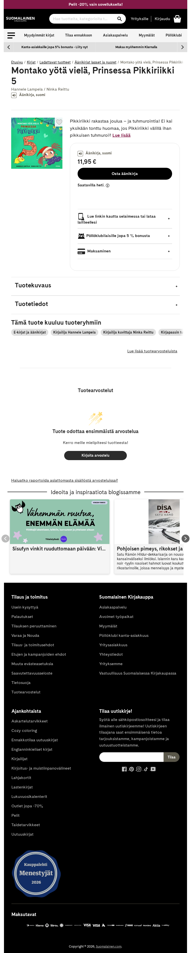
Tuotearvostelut (26, 692)
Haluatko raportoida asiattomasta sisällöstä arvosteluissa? (64, 480)
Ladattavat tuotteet (55, 62)
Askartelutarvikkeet (29, 721)
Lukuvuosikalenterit (29, 796)
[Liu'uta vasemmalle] (9, 47)
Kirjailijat (19, 758)
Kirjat (31, 62)
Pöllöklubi (174, 35)
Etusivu (17, 62)
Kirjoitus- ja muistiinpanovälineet (41, 768)
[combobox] (87, 19)
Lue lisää (121, 135)
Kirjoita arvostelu (95, 455)
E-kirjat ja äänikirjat (30, 332)
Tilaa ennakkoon (78, 35)
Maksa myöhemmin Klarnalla (136, 47)
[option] (55, 47)
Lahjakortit (21, 777)
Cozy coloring (24, 730)
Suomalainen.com (108, 946)
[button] (11, 35)
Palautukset (22, 616)
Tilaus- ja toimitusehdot (32, 645)
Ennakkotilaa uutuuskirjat (34, 740)
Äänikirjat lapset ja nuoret (95, 62)
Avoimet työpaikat (116, 616)
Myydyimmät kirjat (39, 35)
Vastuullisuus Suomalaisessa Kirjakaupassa (137, 673)
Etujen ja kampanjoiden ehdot (38, 654)
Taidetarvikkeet (25, 824)
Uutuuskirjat (22, 834)
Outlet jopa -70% (27, 806)
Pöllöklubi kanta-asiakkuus (123, 635)
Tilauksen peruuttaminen (33, 626)
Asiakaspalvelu (115, 35)
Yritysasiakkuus (113, 645)
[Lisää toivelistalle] (59, 122)
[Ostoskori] (177, 18)
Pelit (15, 815)
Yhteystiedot (111, 654)
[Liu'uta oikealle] (182, 47)
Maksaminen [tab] (98, 251)
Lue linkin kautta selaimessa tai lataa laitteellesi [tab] (117, 219)
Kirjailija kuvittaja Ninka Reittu (128, 332)
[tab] (95, 286)
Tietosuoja (21, 682)
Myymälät (147, 35)
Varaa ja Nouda (25, 635)
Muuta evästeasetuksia (32, 663)
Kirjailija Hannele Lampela (74, 332)
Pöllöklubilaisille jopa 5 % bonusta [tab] (118, 235)
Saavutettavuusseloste (31, 673)
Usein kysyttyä (24, 607)
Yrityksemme (111, 663)
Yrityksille (139, 18)
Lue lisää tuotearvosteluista (152, 351)
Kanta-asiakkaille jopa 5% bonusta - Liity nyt (54, 47)
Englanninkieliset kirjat (31, 749)
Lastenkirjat (22, 787)
